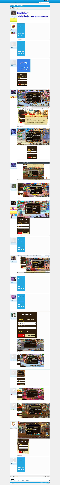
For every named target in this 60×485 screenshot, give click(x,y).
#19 (49, 455)
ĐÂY (27, 15)
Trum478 (12, 359)
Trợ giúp (42, 482)
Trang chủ (45, 482)
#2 (49, 39)
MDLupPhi (12, 463)
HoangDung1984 (12, 189)
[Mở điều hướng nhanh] (49, 480)
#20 (49, 473)
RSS (49, 482)
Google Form (27, 12)
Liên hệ (41, 482)
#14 (49, 351)
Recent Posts (16, 2)
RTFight (11, 243)
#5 (49, 126)
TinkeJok (12, 168)
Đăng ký (48, 0)
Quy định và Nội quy (48, 483)
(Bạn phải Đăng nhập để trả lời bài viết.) (46, 476)
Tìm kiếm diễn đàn (12, 2)
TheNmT (12, 47)
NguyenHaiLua (12, 318)
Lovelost (12, 300)
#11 (49, 274)
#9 (49, 235)
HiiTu (11, 134)
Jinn (17, 455)
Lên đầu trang (47, 482)
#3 (49, 57)
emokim (12, 261)
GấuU (11, 206)
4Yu (11, 29)
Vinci (13, 7)
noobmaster (12, 282)
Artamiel (12, 95)
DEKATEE (12, 65)
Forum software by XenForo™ (15, 483)
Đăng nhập (46, 0)
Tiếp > (17, 8)
